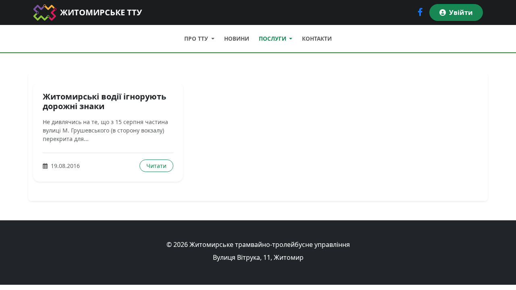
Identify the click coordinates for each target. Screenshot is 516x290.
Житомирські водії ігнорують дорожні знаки (104, 101)
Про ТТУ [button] (197, 38)
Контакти (317, 38)
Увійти (461, 12)
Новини (236, 38)
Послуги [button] (273, 38)
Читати (156, 166)
